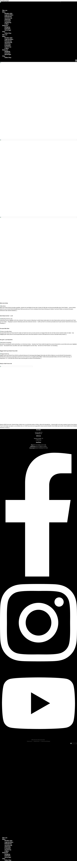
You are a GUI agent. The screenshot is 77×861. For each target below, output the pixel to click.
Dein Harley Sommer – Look (6, 315)
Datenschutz (37, 741)
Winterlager (8, 30)
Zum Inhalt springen (4, 0)
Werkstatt (5, 25)
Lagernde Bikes (9, 15)
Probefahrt (8, 21)
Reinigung (7, 27)
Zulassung (7, 19)
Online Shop (8, 33)
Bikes (3, 12)
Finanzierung (8, 16)
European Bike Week (4, 328)
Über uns (4, 10)
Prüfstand (7, 28)
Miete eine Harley (4, 303)
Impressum (29, 741)
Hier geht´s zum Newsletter (6, 339)
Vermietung (8, 22)
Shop (3, 31)
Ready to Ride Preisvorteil (6, 363)
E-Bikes (7, 24)
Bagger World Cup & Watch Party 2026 (8, 350)
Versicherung (8, 18)
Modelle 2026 (8, 13)
